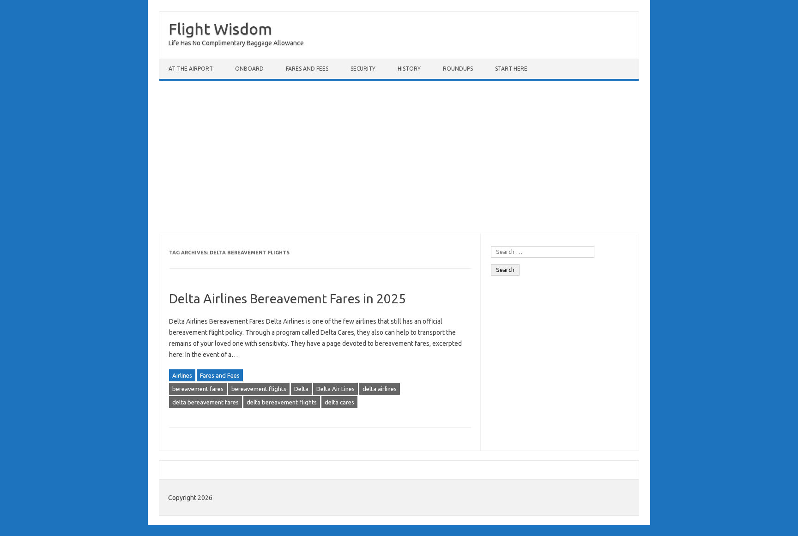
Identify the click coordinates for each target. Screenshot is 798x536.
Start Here (511, 69)
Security (363, 69)
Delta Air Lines (335, 388)
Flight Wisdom (220, 28)
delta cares (339, 402)
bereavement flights (258, 388)
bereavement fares (198, 388)
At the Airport (191, 69)
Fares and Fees (307, 69)
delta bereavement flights (282, 402)
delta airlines (380, 388)
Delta (301, 388)
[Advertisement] (399, 157)
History (409, 69)
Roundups (458, 69)
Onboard (249, 69)
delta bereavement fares (205, 402)
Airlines (182, 375)
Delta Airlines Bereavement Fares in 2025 (287, 298)
